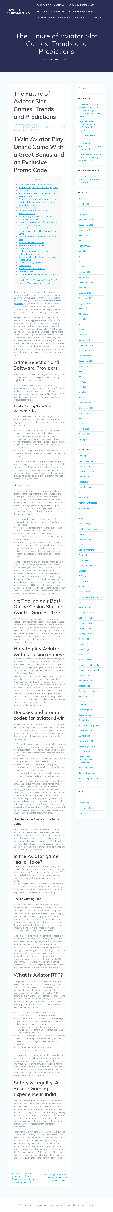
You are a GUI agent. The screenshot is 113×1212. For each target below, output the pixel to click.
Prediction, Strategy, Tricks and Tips (35, 251)
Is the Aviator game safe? (30, 254)
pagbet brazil (84, 686)
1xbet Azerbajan (86, 466)
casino (81, 534)
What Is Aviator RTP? (28, 207)
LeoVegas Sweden (87, 633)
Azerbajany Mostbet (88, 502)
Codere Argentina (86, 550)
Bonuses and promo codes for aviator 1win (38, 199)
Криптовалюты (86, 751)
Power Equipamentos (18, 11)
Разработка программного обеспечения (85, 759)
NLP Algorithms (86, 680)
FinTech (82, 576)
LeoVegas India (85, 623)
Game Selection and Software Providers (36, 184)
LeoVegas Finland (86, 618)
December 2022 (86, 282)
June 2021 (83, 376)
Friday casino (84, 591)
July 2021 (83, 371)
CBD (81, 544)
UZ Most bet (84, 735)
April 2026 (83, 198)
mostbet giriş (84, 649)
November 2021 (86, 350)
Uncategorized (85, 730)
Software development (89, 725)
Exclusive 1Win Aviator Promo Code (34, 283)
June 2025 (83, 240)
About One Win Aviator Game (32, 268)
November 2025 (86, 219)
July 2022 (83, 308)
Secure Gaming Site (27, 205)
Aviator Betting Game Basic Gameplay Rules (38, 187)
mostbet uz (84, 675)
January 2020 (84, 439)
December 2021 (86, 345)
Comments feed (86, 808)
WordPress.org (85, 813)
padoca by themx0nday (50, 5)
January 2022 (84, 340)
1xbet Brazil (84, 476)
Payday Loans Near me (89, 691)
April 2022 (83, 324)
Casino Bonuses (26, 271)
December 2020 (86, 402)
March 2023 (84, 266)
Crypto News (84, 560)
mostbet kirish (85, 659)
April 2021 (83, 387)
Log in (81, 797)
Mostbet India (85, 654)
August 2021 (84, 366)
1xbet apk (83, 455)
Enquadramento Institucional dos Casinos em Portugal (90, 146)
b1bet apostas (85, 508)
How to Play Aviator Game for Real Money (38, 222)
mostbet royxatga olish (89, 670)
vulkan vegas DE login (88, 746)
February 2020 (85, 434)
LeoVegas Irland (86, 628)
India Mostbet (85, 607)
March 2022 (84, 329)
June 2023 (83, 251)
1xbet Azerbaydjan (87, 471)
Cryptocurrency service (89, 565)
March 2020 (84, 429)
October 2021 (85, 355)
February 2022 (85, 334)
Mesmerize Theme (86, 1205)
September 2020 (86, 408)
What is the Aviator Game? (30, 225)
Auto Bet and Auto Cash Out (31, 242)
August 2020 (84, 413)
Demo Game (24, 190)
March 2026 (84, 204)
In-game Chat (25, 228)
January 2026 (84, 214)
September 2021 (86, 361)
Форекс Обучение (87, 773)
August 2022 (84, 303)
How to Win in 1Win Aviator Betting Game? (38, 280)
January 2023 (84, 277)
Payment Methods (27, 248)
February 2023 (85, 272)
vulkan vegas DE (86, 741)
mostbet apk (84, 638)
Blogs (81, 518)
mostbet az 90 (85, 644)
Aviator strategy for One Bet (31, 245)
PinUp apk (83, 696)
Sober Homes (85, 715)
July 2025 (83, 235)
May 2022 (83, 319)
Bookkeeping (84, 523)
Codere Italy (84, 555)
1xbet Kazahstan (86, 487)
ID (80, 602)
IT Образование (86, 612)
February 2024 (85, 245)
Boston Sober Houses (88, 529)
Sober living (84, 720)
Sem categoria (52, 127)
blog (81, 513)
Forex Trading (85, 586)
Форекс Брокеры (86, 767)
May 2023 (83, 256)
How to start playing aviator (31, 262)
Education (83, 570)
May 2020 (83, 423)
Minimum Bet (25, 265)
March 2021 (84, 392)
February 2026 (85, 209)
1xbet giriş (83, 482)
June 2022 (83, 313)
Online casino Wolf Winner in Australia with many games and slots (90, 157)
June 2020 (83, 418)
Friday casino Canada (88, 597)
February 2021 (85, 397)
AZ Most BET (85, 497)
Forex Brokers (85, 581)
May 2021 (83, 381)
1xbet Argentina (86, 461)
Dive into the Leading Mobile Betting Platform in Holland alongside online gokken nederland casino (89, 110)
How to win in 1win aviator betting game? (37, 202)
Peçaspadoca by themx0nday (54, 17)
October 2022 (85, 293)
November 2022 (86, 287)
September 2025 (86, 225)
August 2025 (84, 230)
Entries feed (84, 802)
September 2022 (86, 298)
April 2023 (83, 261)
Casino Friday (85, 539)
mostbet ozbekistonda (89, 665)
